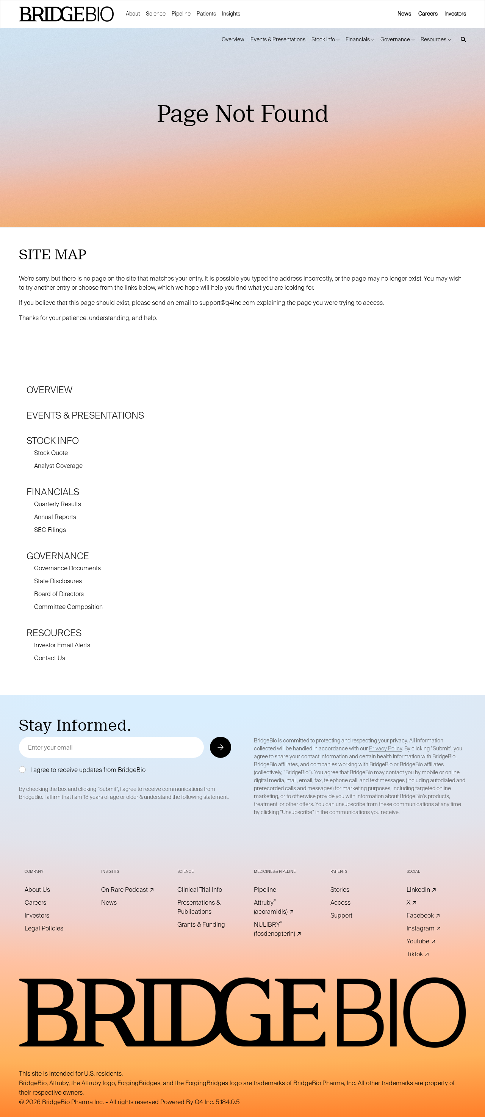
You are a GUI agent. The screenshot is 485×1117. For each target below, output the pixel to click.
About (133, 13)
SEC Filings (50, 530)
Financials (53, 492)
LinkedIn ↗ (432, 889)
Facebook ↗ (433, 915)
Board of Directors (59, 594)
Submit (220, 747)
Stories (350, 889)
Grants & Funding (204, 924)
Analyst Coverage (58, 466)
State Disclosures (58, 581)
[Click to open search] (461, 39)
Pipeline (181, 13)
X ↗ (422, 902)
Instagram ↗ (433, 928)
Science (156, 13)
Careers (428, 13)
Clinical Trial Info (204, 889)
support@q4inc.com (227, 303)
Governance (58, 556)
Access (350, 902)
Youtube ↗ (432, 941)
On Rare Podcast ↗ (128, 889)
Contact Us (49, 658)
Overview (50, 390)
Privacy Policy (385, 748)
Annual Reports (55, 517)
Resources (54, 633)
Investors (455, 13)
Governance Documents (67, 568)
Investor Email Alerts (62, 645)
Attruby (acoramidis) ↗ (281, 907)
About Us (48, 889)
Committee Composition (68, 607)
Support (351, 915)
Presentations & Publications (204, 907)
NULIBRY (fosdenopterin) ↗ (281, 929)
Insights (231, 13)
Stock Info (53, 441)
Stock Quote (51, 453)
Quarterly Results (57, 504)
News (404, 13)
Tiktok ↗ (428, 954)
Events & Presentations (85, 415)
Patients (206, 13)
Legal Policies (51, 928)
